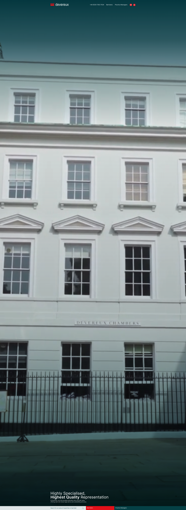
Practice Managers (121, 5)
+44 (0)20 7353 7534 (97, 5)
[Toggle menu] (134, 5)
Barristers (109, 5)
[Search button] (83, 508)
